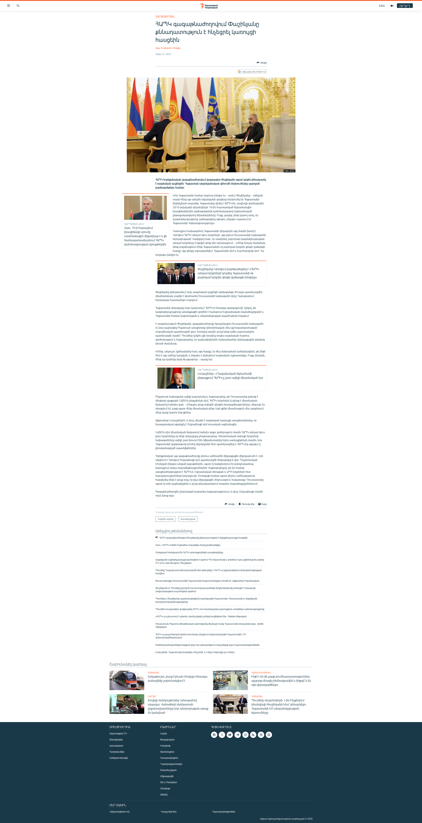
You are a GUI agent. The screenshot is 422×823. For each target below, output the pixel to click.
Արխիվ (163, 794)
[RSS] (253, 735)
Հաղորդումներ (116, 751)
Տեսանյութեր (116, 739)
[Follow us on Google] (269, 735)
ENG (382, 5)
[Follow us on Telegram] (237, 735)
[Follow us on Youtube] (230, 735)
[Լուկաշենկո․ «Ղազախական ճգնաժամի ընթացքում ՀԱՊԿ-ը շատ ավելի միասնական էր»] (176, 378)
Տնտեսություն (167, 751)
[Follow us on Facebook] (214, 735)
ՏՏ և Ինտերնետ (168, 782)
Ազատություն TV (118, 733)
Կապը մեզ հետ (169, 811)
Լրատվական (116, 745)
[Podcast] (261, 735)
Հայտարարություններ (223, 811)
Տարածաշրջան (165, 16)
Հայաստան (153, 672)
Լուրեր (163, 733)
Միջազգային (167, 776)
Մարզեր (152, 696)
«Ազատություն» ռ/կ (119, 811)
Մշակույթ (165, 788)
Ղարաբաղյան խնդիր (171, 763)
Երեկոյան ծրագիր (118, 757)
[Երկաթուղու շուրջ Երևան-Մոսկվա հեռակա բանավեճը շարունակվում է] (126, 680)
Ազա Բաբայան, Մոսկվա (168, 48)
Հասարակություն (261, 672)
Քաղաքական (167, 739)
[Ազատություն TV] (392, 5)
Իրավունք (165, 745)
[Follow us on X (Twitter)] (222, 735)
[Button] (261, 62)
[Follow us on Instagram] (245, 735)
